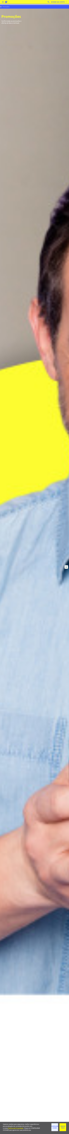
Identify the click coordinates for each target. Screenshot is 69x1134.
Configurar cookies (54, 1127)
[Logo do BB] (6, 2)
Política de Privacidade (15, 1128)
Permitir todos (62, 1127)
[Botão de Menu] (2, 2)
